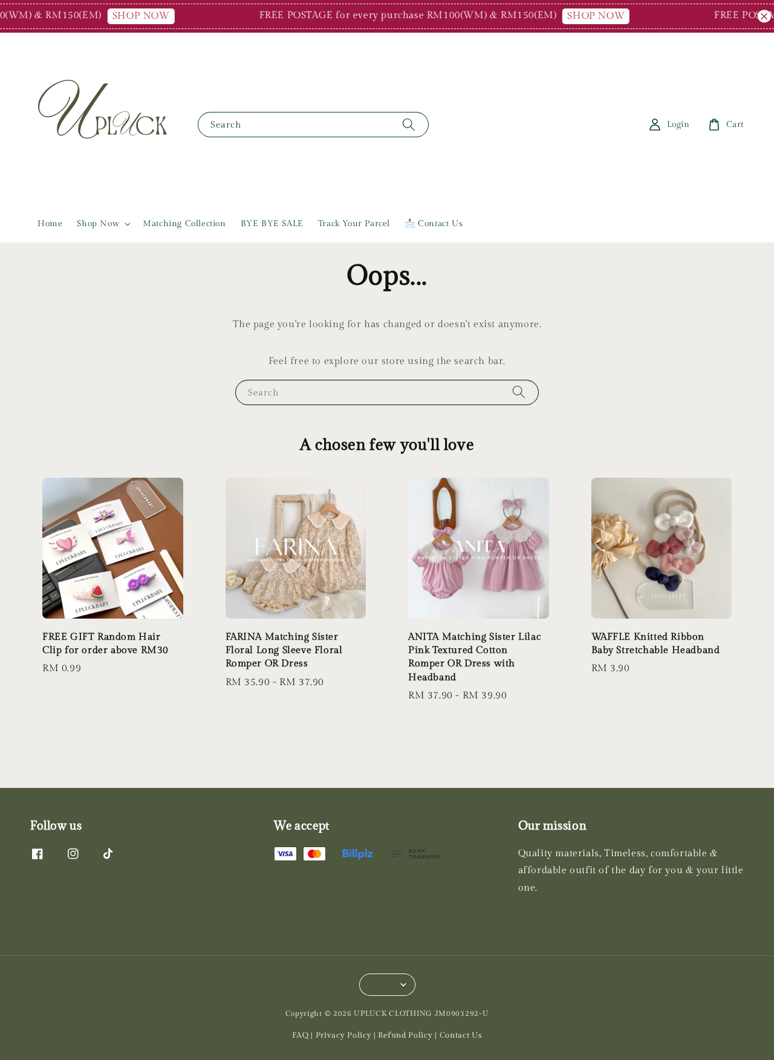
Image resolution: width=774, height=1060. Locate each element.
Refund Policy (405, 1035)
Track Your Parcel (354, 224)
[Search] (408, 124)
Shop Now (98, 224)
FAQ (300, 1035)
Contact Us (461, 1035)
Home (49, 224)
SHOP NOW (132, 16)
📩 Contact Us (434, 224)
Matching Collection (184, 224)
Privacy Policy (344, 1035)
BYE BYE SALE (272, 224)
